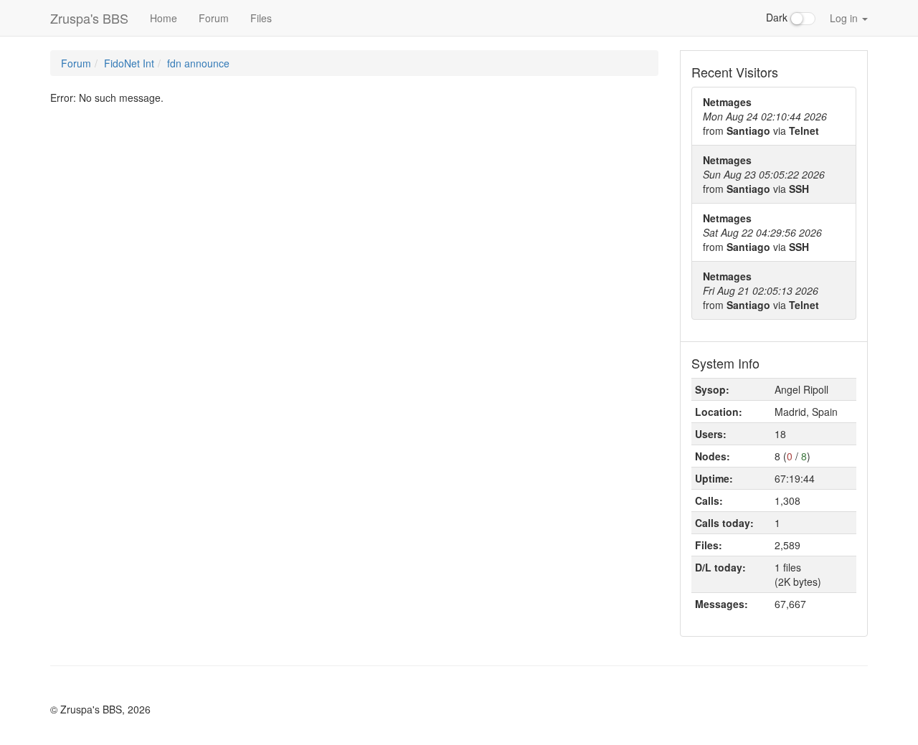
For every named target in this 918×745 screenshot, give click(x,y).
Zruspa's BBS (89, 18)
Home (163, 18)
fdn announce (198, 63)
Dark (778, 17)
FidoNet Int (129, 63)
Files (261, 18)
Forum (214, 18)
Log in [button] (845, 18)
